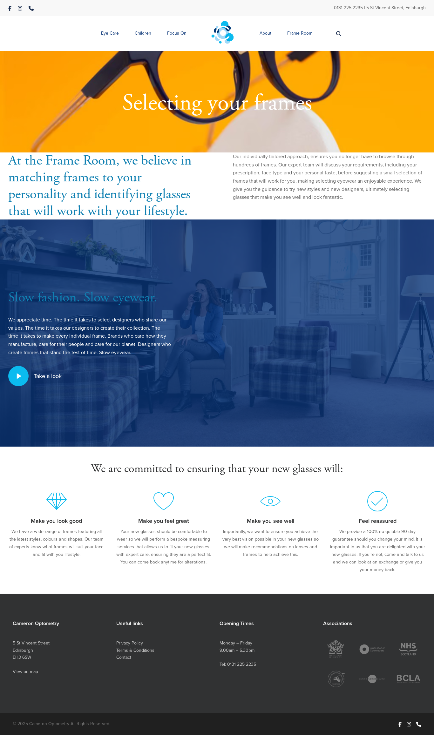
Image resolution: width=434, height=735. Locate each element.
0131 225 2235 (348, 7)
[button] (110, 33)
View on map (25, 671)
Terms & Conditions (135, 650)
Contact (123, 657)
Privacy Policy (129, 643)
